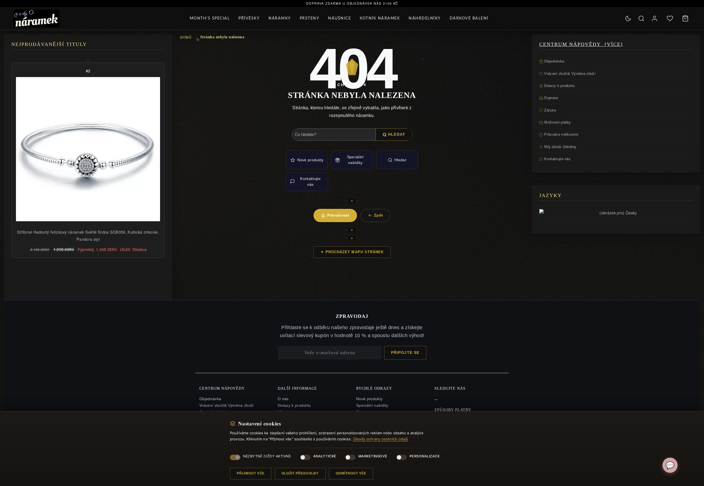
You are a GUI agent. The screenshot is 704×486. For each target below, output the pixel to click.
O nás (283, 399)
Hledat (396, 134)
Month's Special (210, 18)
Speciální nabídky (355, 160)
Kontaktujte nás (310, 181)
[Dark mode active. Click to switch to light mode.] (628, 18)
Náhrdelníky (425, 18)
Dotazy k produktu (559, 86)
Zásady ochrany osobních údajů (380, 439)
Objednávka (553, 61)
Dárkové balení (469, 18)
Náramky (279, 18)
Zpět (378, 215)
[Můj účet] (654, 18)
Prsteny (310, 18)
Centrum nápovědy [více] (581, 44)
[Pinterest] (436, 398)
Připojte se (405, 353)
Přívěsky (249, 18)
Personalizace (424, 456)
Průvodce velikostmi (560, 134)
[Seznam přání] (669, 18)
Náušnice (339, 18)
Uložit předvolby (300, 473)
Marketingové (372, 456)
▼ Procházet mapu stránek (352, 252)
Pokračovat (338, 215)
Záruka (549, 110)
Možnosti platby (557, 122)
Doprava (550, 98)
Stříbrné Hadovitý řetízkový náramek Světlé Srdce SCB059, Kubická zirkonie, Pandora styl (88, 235)
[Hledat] (641, 18)
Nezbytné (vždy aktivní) (267, 456)
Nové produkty (310, 160)
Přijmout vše (251, 473)
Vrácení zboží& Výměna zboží (569, 74)
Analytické (324, 456)
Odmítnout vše (351, 473)
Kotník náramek (380, 18)
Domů (186, 37)
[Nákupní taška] (685, 18)
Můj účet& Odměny (559, 147)
